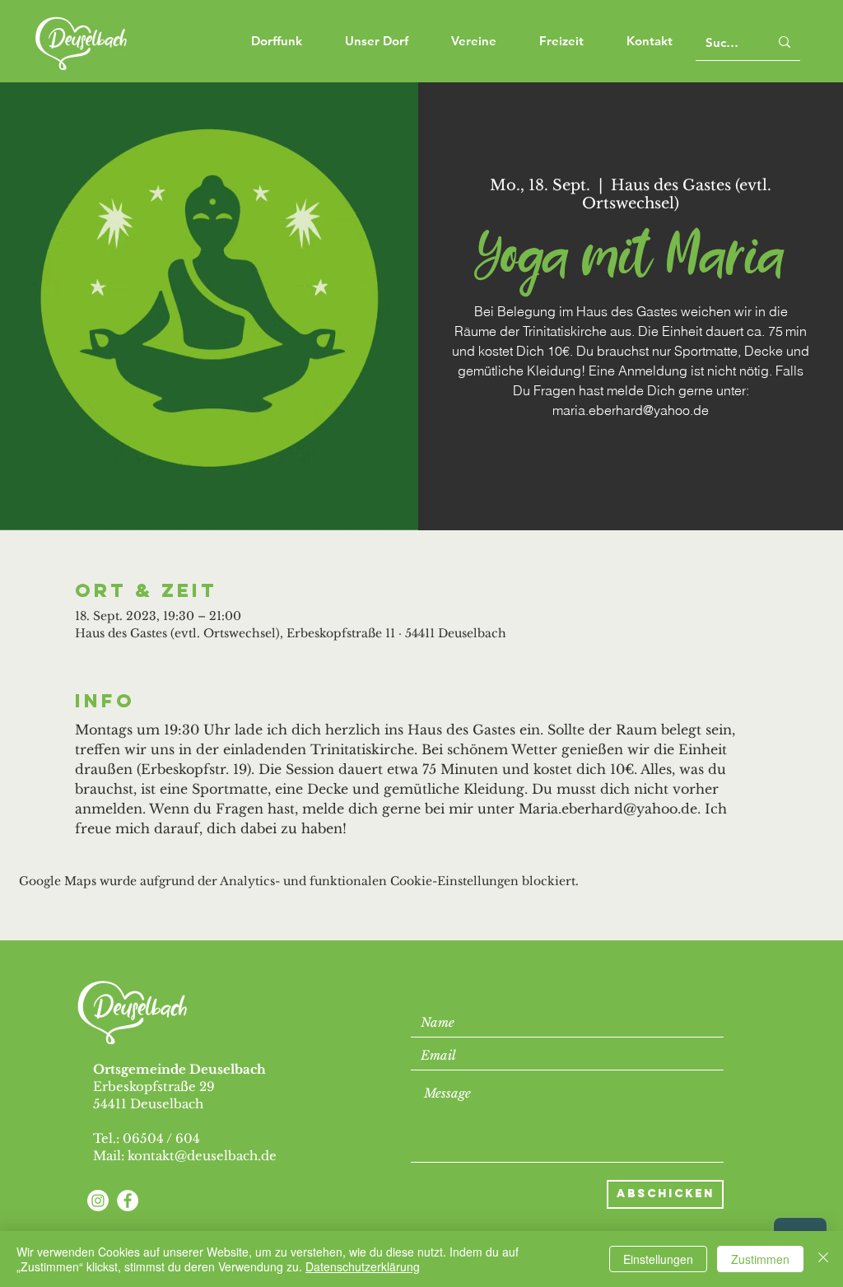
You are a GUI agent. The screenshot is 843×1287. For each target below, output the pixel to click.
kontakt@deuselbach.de (202, 1155)
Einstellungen (658, 1259)
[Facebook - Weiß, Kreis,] (127, 1200)
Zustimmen (760, 1259)
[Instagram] (98, 1200)
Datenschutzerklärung (362, 1266)
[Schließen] (823, 1259)
